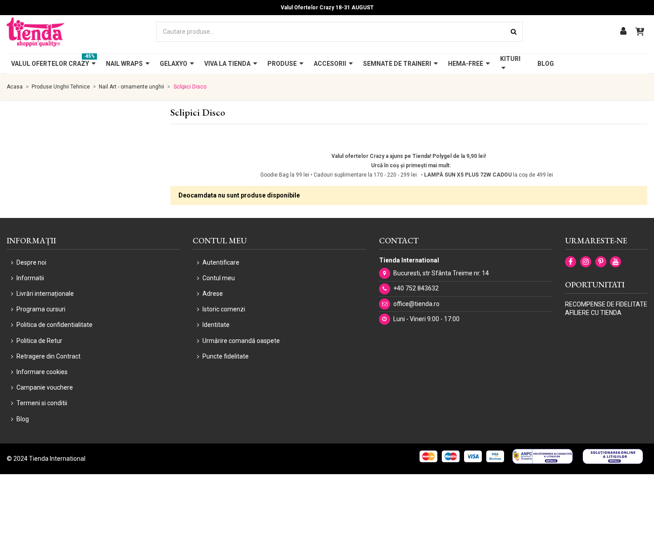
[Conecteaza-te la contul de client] (623, 32)
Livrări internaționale (45, 293)
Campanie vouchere (44, 387)
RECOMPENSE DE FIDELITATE (606, 304)
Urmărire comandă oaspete (241, 340)
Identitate (216, 324)
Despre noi (31, 262)
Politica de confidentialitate (54, 324)
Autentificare (220, 262)
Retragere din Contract (48, 356)
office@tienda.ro (416, 303)
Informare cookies (42, 371)
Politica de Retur (39, 340)
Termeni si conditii (41, 403)
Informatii (30, 278)
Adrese (212, 293)
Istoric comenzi (223, 309)
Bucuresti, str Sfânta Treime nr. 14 (441, 273)
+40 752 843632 (416, 288)
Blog (22, 419)
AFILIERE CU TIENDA (593, 312)
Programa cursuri (40, 309)
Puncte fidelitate (225, 356)
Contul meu (218, 278)
